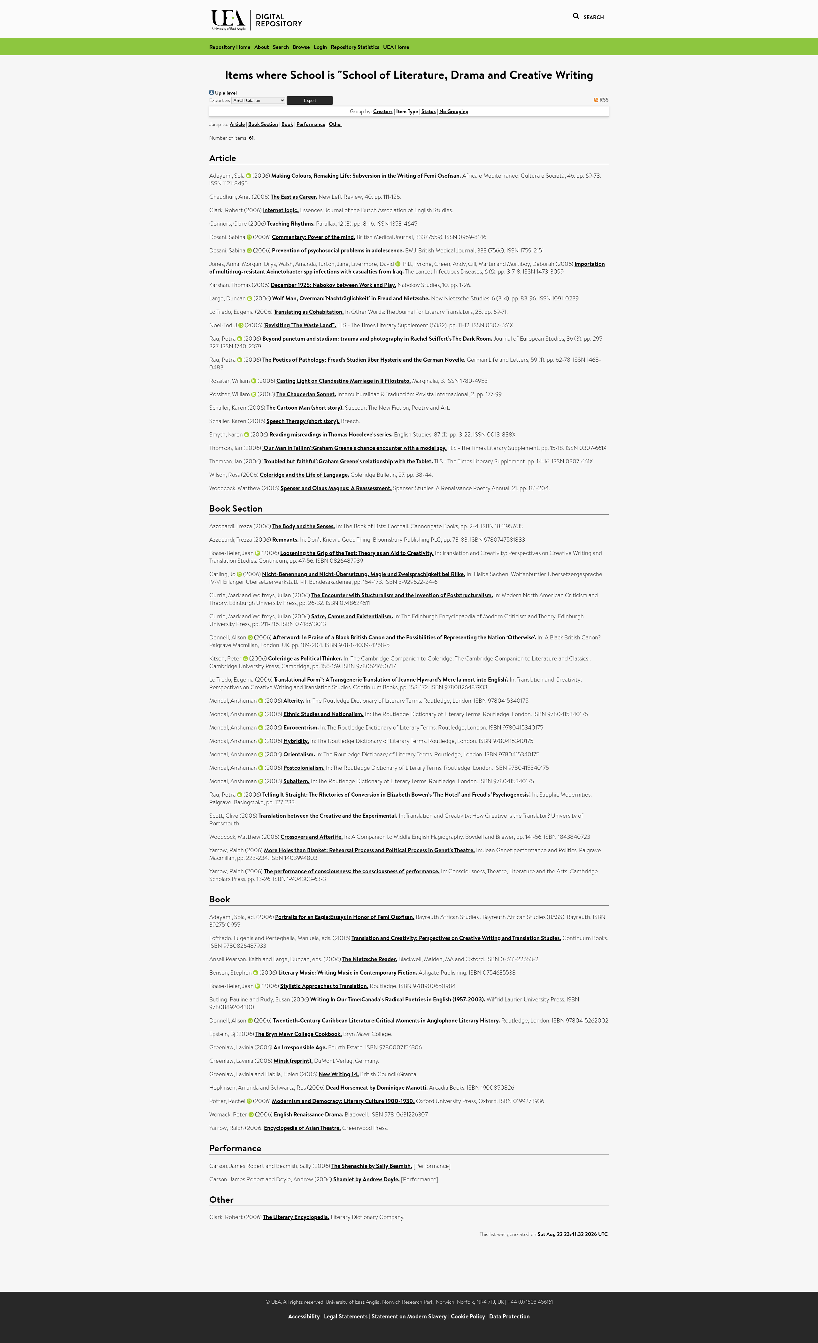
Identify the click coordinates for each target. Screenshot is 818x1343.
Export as (219, 100)
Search (281, 46)
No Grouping (453, 111)
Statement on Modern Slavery (409, 1316)
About (261, 46)
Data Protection (509, 1316)
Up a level (225, 92)
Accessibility (304, 1316)
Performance (311, 123)
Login (320, 46)
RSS (603, 99)
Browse (301, 46)
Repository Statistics (355, 46)
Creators (383, 111)
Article (237, 123)
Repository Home (230, 46)
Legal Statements (345, 1316)
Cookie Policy (468, 1316)
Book (287, 123)
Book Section (263, 123)
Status (428, 111)
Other (335, 123)
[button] (310, 100)
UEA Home (396, 46)
